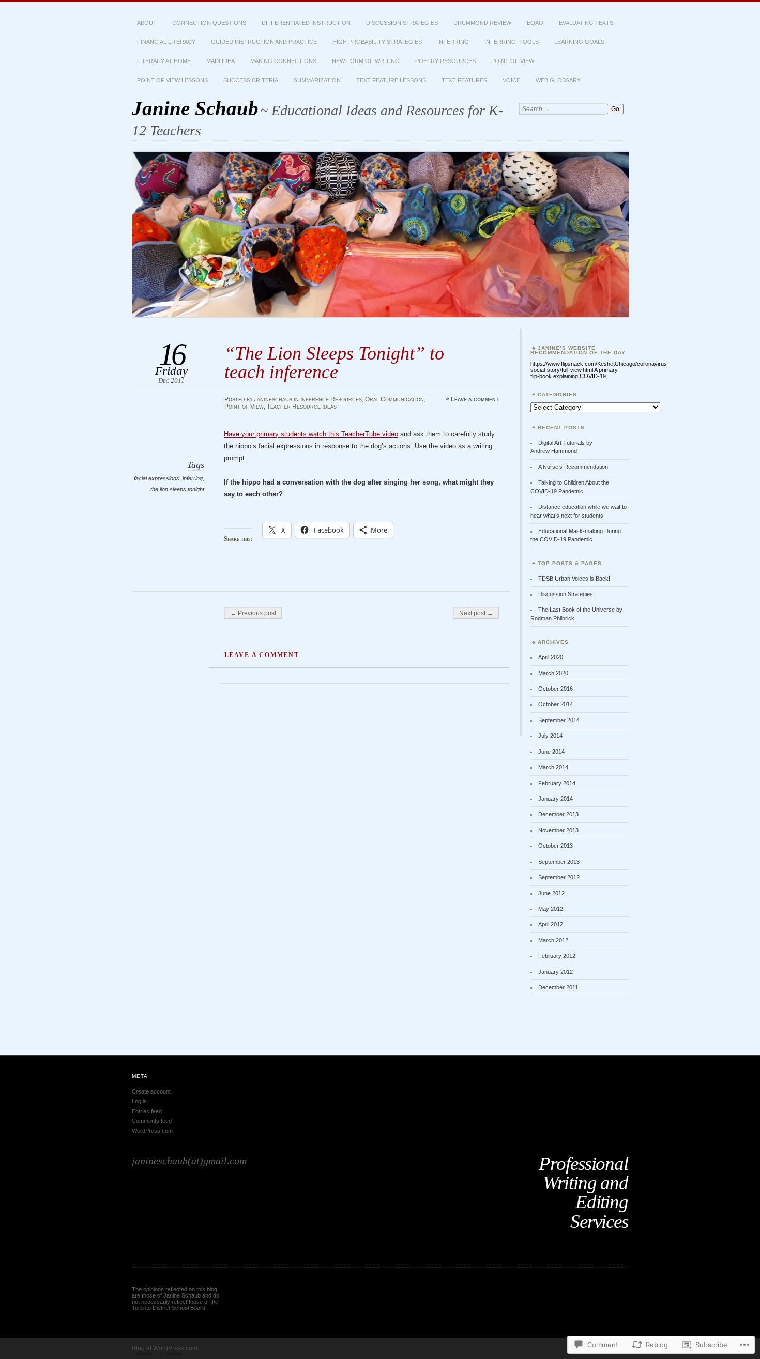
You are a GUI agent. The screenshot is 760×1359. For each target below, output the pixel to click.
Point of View (512, 61)
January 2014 (555, 798)
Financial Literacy (166, 42)
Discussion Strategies (402, 23)
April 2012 (550, 924)
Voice (511, 80)
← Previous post (253, 613)
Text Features (464, 80)
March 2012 (553, 940)
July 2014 (550, 735)
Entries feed (147, 1111)
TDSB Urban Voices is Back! (574, 578)
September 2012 (559, 877)
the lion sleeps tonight (177, 489)
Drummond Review (482, 23)
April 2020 (550, 657)
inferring (193, 478)
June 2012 (551, 893)
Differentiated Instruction (306, 23)
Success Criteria (250, 80)
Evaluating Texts (586, 23)
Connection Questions (209, 23)
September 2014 (559, 720)
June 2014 (551, 751)
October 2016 (555, 688)
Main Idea (220, 61)
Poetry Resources (445, 61)
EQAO (535, 23)
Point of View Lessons (172, 80)
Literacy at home (164, 61)
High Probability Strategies (377, 42)
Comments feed (152, 1121)
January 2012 (555, 972)
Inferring (453, 42)
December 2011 (558, 987)
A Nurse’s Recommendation (573, 467)
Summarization (317, 80)
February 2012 (556, 955)
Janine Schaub (195, 108)
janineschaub (273, 399)
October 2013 (555, 845)
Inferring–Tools (511, 42)
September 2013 (559, 861)
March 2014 (553, 767)
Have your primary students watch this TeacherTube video (311, 434)
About (147, 23)
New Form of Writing (366, 61)
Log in (139, 1101)
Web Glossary (558, 80)
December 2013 (558, 814)
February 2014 (556, 783)
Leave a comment (475, 399)
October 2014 (555, 704)
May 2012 (550, 908)
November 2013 (558, 830)
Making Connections (283, 61)
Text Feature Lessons (391, 80)
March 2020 (553, 673)
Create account (151, 1091)
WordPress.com (152, 1131)
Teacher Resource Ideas (302, 406)
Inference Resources (331, 399)
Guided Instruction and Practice (264, 42)
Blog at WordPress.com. (165, 1348)
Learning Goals (579, 42)
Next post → (476, 613)
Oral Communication (394, 399)
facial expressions (156, 478)
